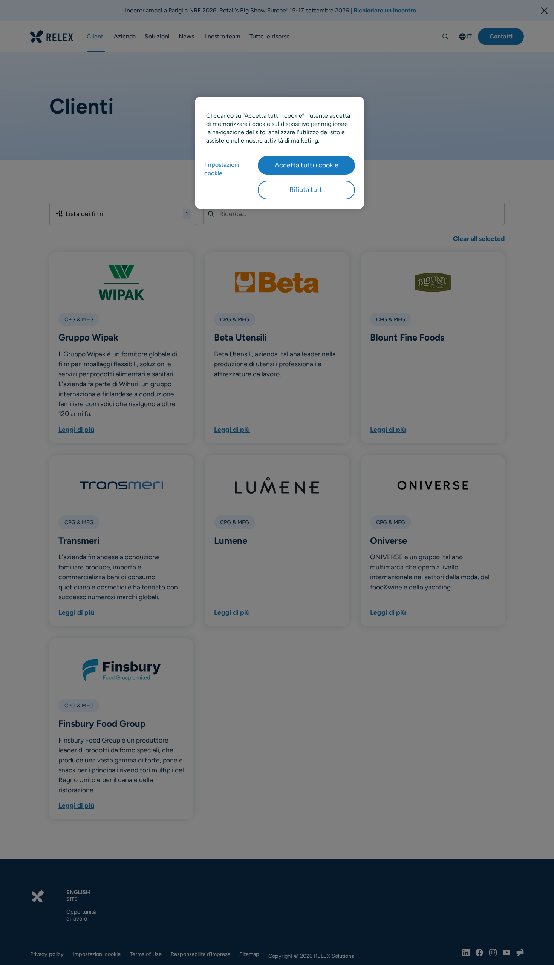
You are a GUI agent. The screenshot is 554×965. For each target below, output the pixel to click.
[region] (279, 153)
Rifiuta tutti (306, 190)
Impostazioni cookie (221, 168)
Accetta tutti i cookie (306, 165)
